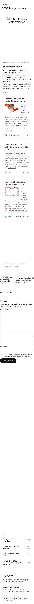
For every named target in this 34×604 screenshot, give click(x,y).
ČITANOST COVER (8, 600)
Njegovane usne (8, 266)
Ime (1, 331)
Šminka (27, 62)
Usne (16, 266)
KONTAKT (20, 599)
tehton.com (26, 591)
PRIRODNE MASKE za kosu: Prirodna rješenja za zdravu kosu (12, 562)
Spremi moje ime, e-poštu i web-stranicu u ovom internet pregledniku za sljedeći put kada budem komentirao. (17, 355)
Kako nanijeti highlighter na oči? (11, 554)
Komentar (6, 310)
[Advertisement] (17, 42)
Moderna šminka (21, 263)
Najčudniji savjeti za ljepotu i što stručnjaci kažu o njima (6, 280)
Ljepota (4, 4)
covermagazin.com (9, 589)
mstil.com (17, 591)
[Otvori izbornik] (31, 8)
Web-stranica (3, 346)
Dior (5, 263)
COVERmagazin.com (14, 8)
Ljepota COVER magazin (17, 62)
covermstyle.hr (8, 591)
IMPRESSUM (14, 599)
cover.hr (20, 589)
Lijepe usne (11, 263)
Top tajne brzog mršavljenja (8, 540)
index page (6, 597)
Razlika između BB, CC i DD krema (11, 547)
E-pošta (2, 339)
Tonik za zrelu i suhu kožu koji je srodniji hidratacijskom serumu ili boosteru (25, 280)
